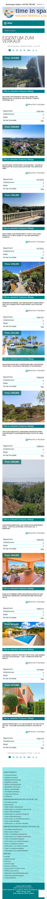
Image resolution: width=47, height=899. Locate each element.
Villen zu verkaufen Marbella (14, 848)
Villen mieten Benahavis (13, 816)
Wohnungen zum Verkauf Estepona (16, 841)
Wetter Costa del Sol (11, 871)
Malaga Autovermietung (13, 780)
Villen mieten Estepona (12, 812)
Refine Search (10, 31)
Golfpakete (8, 796)
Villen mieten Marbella (12, 821)
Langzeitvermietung (11, 794)
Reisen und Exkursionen (13, 784)
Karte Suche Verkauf (11, 832)
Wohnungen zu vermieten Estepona (17, 814)
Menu (9, 23)
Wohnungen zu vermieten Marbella (16, 823)
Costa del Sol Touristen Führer (15, 868)
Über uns (8, 861)
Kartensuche (9, 805)
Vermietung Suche (11, 802)
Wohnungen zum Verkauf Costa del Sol (18, 836)
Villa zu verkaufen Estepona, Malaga (18, 91)
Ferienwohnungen (11, 775)
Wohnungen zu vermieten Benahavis (17, 819)
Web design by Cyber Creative (23, 893)
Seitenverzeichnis (11, 866)
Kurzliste (41, 104)
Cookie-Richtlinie (10, 878)
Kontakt (7, 856)
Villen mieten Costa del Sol (14, 807)
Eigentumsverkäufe (11, 777)
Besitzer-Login (9, 864)
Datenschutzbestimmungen (14, 875)
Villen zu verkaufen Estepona (14, 839)
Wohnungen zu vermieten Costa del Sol (18, 809)
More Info (32, 104)
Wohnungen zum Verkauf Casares (16, 846)
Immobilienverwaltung (12, 792)
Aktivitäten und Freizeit (12, 787)
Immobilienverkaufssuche (13, 829)
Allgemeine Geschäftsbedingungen (16, 873)
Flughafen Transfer (11, 782)
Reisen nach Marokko (12, 789)
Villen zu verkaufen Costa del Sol (16, 834)
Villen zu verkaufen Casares (14, 844)
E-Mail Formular (10, 859)
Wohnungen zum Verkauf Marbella (16, 851)
